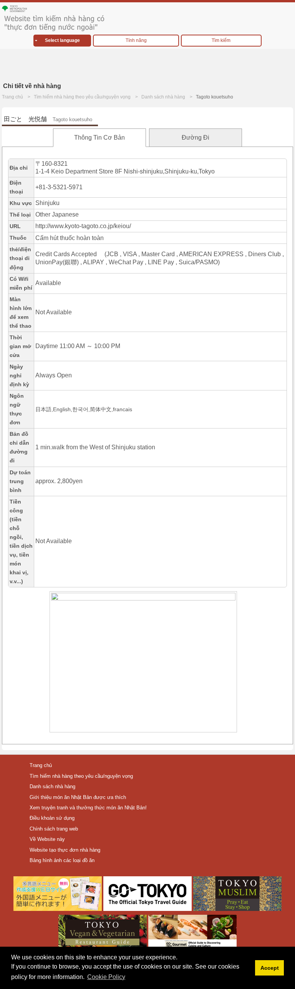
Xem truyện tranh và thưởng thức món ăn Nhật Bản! (88, 808)
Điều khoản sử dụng (52, 818)
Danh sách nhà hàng (163, 97)
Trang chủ (12, 97)
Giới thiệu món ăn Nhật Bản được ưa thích (78, 797)
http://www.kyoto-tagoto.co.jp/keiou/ (83, 226)
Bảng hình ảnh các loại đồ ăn (62, 860)
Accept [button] (269, 968)
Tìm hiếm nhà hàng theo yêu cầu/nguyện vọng (82, 97)
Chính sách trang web (54, 829)
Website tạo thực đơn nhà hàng (65, 850)
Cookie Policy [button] (106, 977)
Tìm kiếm (221, 40)
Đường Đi (195, 137)
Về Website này (47, 839)
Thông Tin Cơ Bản (99, 137)
